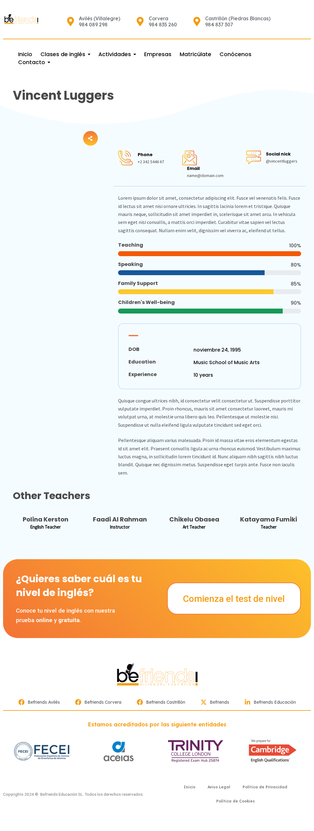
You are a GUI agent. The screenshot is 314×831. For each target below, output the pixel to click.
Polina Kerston (45, 519)
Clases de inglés (62, 54)
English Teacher (45, 527)
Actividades (114, 54)
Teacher (269, 527)
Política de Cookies (235, 801)
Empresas (157, 54)
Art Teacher (194, 527)
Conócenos (235, 54)
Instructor (120, 527)
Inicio (25, 54)
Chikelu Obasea (194, 519)
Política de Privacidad (265, 787)
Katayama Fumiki (268, 519)
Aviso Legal (219, 787)
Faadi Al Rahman (120, 519)
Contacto (31, 62)
